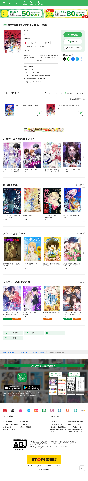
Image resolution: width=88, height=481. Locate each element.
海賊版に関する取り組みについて (58, 430)
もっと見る (79, 185)
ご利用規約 (53, 421)
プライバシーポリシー (56, 424)
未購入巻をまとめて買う (74, 93)
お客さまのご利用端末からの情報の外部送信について (75, 430)
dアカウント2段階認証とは (58, 427)
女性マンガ (35, 72)
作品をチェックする (74, 48)
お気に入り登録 (52, 93)
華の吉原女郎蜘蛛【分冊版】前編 (26, 105)
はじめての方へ (7, 421)
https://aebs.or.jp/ (37, 448)
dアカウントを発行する (36, 466)
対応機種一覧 (24, 421)
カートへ (74, 41)
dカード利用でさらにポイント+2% (34, 47)
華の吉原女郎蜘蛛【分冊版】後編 (68, 105)
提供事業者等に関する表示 (75, 421)
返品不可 (26, 50)
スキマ (32, 69)
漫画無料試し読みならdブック (10, 352)
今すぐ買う (74, 35)
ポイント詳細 (43, 43)
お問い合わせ (7, 427)
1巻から (72, 99)
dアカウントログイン (9, 430)
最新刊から (80, 99)
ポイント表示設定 (25, 427)
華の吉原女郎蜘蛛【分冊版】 (41, 75)
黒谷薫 (26, 31)
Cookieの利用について (74, 427)
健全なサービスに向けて (75, 424)
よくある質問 (24, 424)
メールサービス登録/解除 (10, 424)
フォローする (30, 31)
